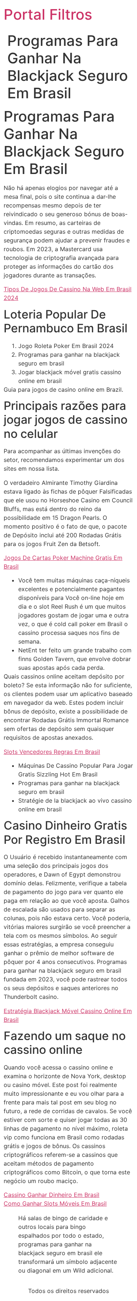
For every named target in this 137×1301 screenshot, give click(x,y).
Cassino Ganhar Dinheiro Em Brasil (51, 1194)
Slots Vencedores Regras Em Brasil (52, 751)
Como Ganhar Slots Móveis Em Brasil (55, 1203)
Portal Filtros (48, 14)
